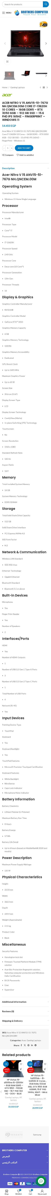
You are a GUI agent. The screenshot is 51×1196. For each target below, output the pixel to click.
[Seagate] (13, 1131)
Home (4, 84)
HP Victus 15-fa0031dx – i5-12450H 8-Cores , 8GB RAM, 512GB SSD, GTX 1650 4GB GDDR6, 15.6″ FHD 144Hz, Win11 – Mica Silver (36, 1082)
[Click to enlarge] (7, 59)
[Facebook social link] (20, 1042)
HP (20, 1096)
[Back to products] (41, 84)
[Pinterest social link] (27, 1042)
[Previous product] (38, 84)
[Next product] (45, 84)
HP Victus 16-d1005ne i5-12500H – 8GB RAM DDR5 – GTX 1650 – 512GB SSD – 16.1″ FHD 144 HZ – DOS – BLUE (13, 1084)
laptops (13, 1099)
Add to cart (24, 145)
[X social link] (24, 1042)
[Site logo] (31, 12)
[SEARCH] (44, 4)
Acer (23, 1037)
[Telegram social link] (34, 1042)
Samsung (36, 1131)
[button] (5, 42)
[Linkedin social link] (31, 1042)
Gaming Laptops (17, 84)
